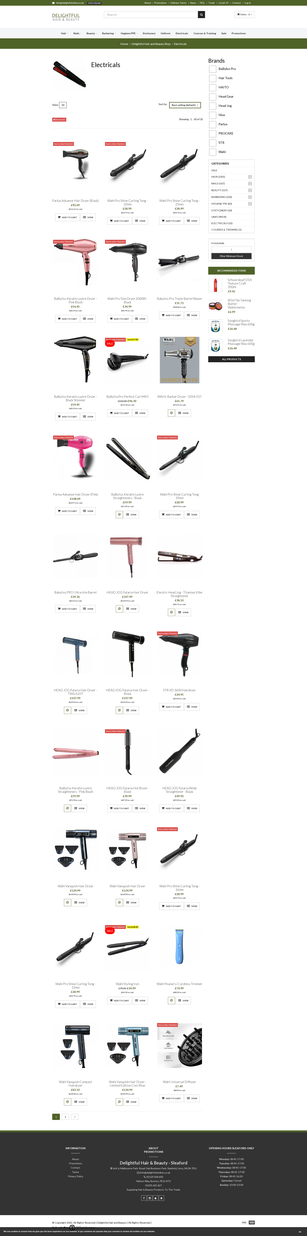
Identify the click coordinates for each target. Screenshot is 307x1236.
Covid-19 (223, 2)
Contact (236, 2)
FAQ (202, 2)
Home (124, 43)
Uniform (165, 33)
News (193, 2)
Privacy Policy (75, 1176)
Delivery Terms (178, 2)
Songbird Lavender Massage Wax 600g (241, 342)
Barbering (108, 33)
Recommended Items (231, 270)
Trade (211, 2)
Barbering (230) (221, 197)
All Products (231, 359)
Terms (75, 1172)
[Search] (201, 14)
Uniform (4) (218, 216)
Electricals (182, 33)
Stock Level (217, 243)
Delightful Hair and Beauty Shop (151, 43)
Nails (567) (218, 183)
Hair (63, 33)
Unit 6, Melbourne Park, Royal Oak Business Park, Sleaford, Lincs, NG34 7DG (154, 1168)
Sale (223, 33)
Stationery (149, 33)
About (147, 2)
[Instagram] (149, 1198)
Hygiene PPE (128, 33)
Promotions (160, 2)
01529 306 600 (94, 3)
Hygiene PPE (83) (221, 203)
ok (300, 1232)
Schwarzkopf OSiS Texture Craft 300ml (240, 283)
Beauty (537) (219, 190)
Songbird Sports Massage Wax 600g (241, 322)
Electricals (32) (222, 223)
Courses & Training (204, 33)
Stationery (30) (221, 210)
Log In (248, 2)
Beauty (91, 33)
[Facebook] (144, 1198)
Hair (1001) (218, 176)
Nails (76, 33)
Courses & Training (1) (226, 229)
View (90, 217)
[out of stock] (171, 413)
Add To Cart (69, 217)
